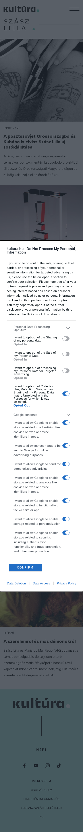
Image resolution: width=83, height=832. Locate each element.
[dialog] (41, 416)
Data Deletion (16, 583)
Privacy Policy (66, 583)
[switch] (65, 338)
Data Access (41, 583)
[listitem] (41, 328)
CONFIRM (25, 567)
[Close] (74, 249)
